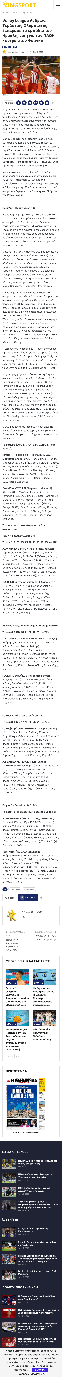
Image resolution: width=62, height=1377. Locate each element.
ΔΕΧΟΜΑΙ (40, 1369)
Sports (11, 982)
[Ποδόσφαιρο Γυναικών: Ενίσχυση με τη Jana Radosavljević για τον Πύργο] (9, 1313)
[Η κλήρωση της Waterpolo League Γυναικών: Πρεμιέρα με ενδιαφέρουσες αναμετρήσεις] (44, 977)
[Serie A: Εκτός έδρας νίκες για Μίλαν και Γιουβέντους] (9, 1246)
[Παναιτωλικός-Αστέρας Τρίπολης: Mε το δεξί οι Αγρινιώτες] (9, 1164)
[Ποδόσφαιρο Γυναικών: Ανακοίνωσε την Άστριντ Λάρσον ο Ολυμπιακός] (9, 1342)
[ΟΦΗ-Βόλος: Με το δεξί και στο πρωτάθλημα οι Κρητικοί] (9, 1192)
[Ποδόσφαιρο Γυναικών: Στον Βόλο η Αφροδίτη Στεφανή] (9, 1300)
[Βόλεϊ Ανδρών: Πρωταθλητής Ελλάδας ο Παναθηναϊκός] (44, 1018)
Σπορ (13, 47)
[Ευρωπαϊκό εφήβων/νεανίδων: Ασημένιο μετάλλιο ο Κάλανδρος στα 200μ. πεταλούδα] (17, 977)
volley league (15, 889)
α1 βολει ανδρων (29, 889)
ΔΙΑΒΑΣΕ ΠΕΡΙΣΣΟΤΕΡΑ (32, 1374)
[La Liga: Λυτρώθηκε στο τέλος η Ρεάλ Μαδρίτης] (9, 1275)
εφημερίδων (34, 1132)
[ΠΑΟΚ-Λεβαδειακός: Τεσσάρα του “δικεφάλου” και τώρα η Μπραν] (9, 1178)
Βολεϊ (6, 47)
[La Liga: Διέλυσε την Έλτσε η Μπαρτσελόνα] (9, 1232)
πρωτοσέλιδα (20, 1132)
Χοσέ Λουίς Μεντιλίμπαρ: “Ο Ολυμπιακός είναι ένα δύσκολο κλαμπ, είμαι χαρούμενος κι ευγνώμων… (38, 1204)
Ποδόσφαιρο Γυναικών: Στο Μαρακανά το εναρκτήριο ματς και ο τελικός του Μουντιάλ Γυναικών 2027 (38, 1326)
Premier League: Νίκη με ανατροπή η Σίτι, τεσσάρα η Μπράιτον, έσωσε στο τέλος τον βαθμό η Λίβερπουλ (37, 1258)
